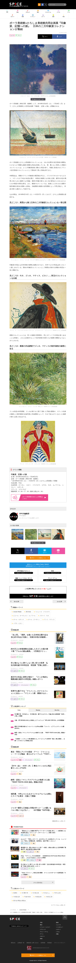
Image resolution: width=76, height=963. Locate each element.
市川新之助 (35, 893)
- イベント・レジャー (44, 927)
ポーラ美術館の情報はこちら (32, 497)
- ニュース (58, 924)
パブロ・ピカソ (17, 623)
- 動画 (57, 922)
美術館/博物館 (17, 612)
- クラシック (42, 929)
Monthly (57, 710)
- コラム (58, 931)
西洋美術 (28, 612)
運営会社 (13, 942)
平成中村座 (27, 897)
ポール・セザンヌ (18, 619)
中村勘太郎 (38, 897)
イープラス (13, 910)
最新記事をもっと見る (57, 821)
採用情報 (43, 942)
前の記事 (16, 601)
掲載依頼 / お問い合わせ (32, 942)
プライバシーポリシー (59, 942)
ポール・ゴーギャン (34, 619)
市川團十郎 (25, 893)
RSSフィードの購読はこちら (38, 558)
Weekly (38, 710)
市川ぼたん (46, 893)
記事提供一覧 (21, 942)
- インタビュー (59, 927)
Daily (19, 710)
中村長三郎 (49, 897)
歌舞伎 (15, 893)
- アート (41, 934)
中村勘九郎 (16, 897)
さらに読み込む (38, 882)
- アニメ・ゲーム (43, 931)
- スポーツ (42, 936)
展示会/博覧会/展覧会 (19, 900)
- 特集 (57, 934)
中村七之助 (57, 893)
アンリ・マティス (49, 619)
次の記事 (59, 601)
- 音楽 (40, 922)
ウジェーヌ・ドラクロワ (42, 612)
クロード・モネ (44, 615)
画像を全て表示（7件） (38, 99)
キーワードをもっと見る (57, 905)
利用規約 (49, 942)
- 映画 (40, 938)
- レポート (58, 929)
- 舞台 (40, 924)
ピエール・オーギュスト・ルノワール (24, 615)
